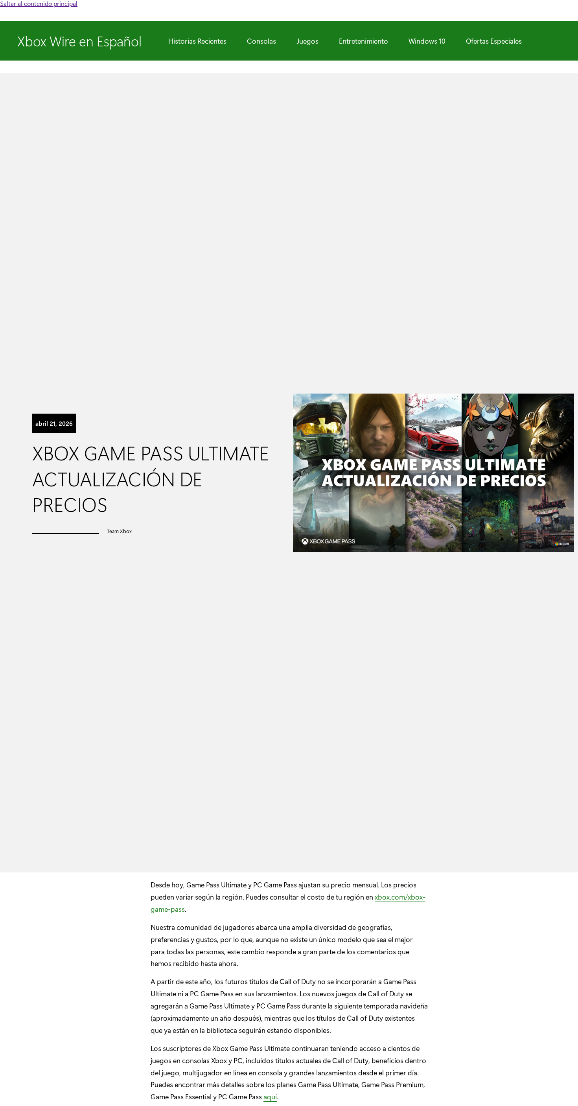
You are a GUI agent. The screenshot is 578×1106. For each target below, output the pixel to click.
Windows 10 (427, 41)
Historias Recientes (197, 41)
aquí (270, 1096)
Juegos (307, 41)
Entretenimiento (363, 41)
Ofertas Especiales (494, 41)
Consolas (261, 41)
